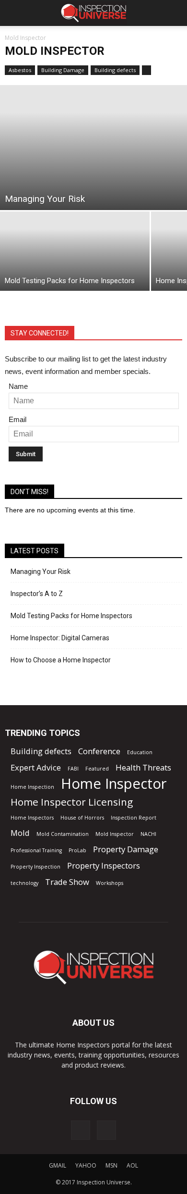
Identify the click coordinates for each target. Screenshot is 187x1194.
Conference (99, 751)
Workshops (109, 883)
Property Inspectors (103, 865)
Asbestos (20, 70)
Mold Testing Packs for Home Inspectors (71, 616)
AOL (132, 1165)
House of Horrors (82, 817)
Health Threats (143, 767)
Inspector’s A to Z (37, 593)
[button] (173, 13)
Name (18, 386)
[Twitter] (106, 1130)
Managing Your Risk (40, 571)
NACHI (148, 834)
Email (17, 419)
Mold (20, 833)
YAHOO (85, 1165)
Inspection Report (133, 817)
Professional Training (36, 850)
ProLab (77, 850)
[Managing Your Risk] (93, 147)
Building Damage (62, 70)
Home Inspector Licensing (72, 802)
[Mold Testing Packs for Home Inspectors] (75, 251)
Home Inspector (114, 784)
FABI (73, 768)
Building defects (115, 70)
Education (139, 752)
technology (24, 883)
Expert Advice (36, 767)
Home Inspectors (32, 817)
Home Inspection (32, 787)
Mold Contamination (62, 834)
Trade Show (67, 882)
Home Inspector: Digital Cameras (60, 638)
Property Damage (125, 849)
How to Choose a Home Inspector (61, 660)
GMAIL (57, 1165)
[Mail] (80, 1130)
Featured (97, 768)
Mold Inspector (114, 834)
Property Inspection (35, 866)
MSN (111, 1165)
